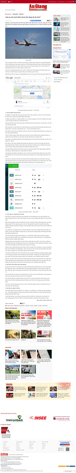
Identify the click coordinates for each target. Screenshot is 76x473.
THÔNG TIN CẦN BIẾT (6, 424)
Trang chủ (8, 14)
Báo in (68, 466)
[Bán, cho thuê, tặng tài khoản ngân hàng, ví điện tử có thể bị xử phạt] (12, 354)
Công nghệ (15, 14)
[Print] (49, 20)
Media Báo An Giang (20, 449)
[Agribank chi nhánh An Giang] (61, 418)
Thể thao (30, 445)
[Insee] (38, 418)
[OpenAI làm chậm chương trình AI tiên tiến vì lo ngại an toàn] (57, 24)
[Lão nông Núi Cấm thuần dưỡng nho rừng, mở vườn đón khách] (12, 315)
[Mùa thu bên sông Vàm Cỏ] (12, 334)
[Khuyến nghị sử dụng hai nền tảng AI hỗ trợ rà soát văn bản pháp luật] (62, 54)
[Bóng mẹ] (28, 334)
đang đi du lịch (21, 305)
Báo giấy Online (61, 1)
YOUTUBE (67, 444)
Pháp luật (44, 443)
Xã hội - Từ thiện (45, 441)
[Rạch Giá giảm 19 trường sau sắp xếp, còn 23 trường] (44, 334)
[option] (14, 418)
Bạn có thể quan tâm (11, 308)
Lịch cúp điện (69, 1)
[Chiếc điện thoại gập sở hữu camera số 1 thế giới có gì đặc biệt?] (28, 354)
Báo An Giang (45, 305)
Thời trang (31, 447)
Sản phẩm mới (57, 45)
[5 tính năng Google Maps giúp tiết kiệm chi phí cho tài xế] (44, 354)
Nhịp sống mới (6, 447)
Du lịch (43, 447)
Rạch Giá (31, 305)
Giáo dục (17, 443)
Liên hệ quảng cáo (52, 1)
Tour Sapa (60, 79)
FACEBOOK (62, 444)
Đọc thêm (8, 347)
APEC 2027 (27, 305)
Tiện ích (21, 14)
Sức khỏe (44, 445)
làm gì (12, 305)
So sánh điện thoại (61, 77)
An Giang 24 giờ (19, 441)
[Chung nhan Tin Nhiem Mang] (15, 454)
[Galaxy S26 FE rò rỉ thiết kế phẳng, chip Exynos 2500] (57, 19)
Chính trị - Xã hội (32, 441)
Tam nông (18, 447)
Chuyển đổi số (57, 48)
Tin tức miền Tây (6, 449)
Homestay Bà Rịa (57, 81)
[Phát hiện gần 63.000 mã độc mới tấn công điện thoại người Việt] (57, 29)
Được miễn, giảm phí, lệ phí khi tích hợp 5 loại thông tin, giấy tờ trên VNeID (65, 66)
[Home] (8, 1)
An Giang (40, 305)
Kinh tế (4, 443)
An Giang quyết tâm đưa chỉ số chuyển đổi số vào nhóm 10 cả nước (65, 72)
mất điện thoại (16, 305)
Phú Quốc (35, 305)
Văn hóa (17, 445)
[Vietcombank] (15, 418)
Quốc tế (4, 445)
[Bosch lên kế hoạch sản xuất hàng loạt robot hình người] (28, 369)
